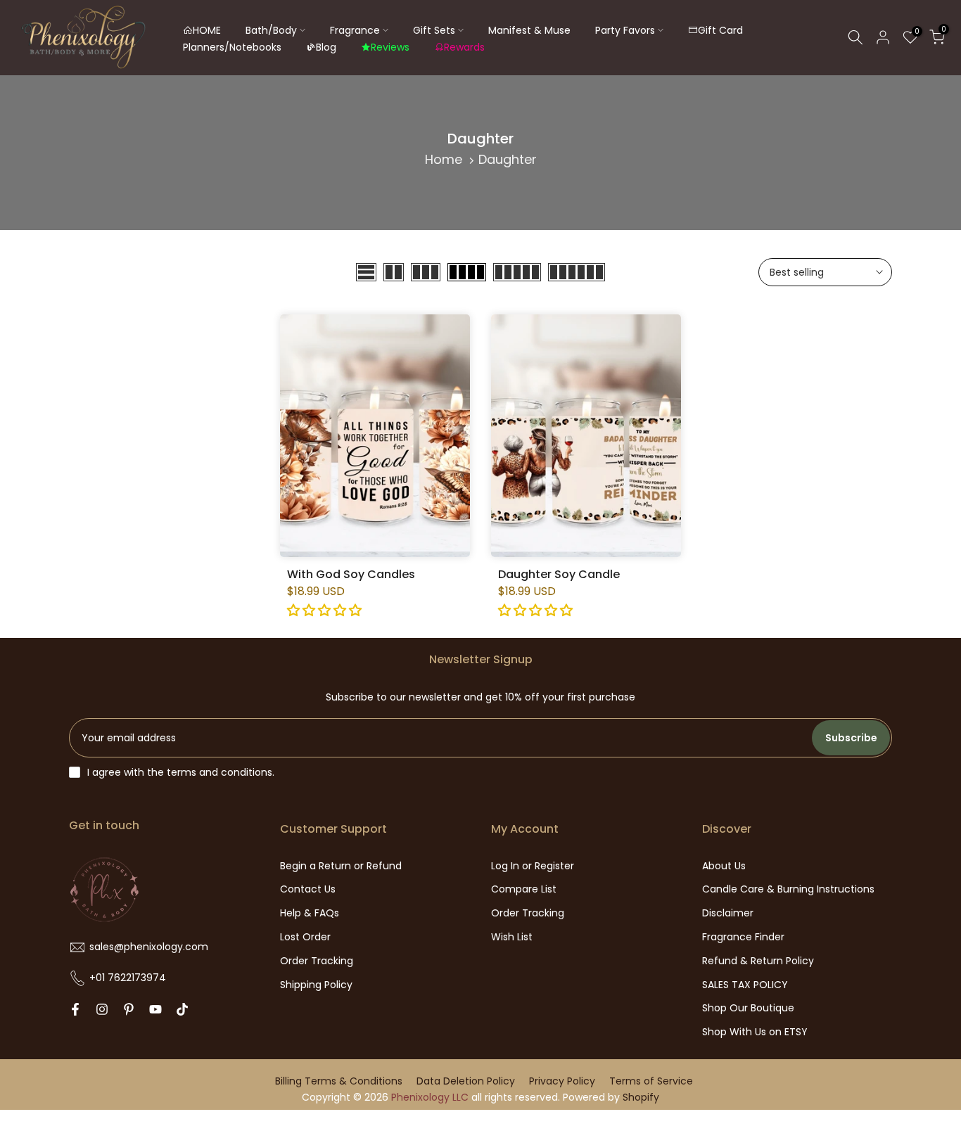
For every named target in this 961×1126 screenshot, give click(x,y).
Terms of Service (651, 1081)
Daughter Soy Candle (559, 574)
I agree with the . (180, 772)
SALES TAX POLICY (745, 985)
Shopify (641, 1097)
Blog (326, 47)
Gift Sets (434, 30)
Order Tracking (316, 961)
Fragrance (355, 30)
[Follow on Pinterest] (128, 1009)
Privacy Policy (562, 1081)
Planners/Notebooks (232, 47)
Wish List (512, 938)
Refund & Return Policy (758, 961)
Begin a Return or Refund (341, 866)
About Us (724, 866)
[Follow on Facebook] (75, 1009)
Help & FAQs (309, 914)
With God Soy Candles (351, 574)
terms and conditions (219, 772)
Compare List (523, 890)
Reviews (390, 47)
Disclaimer (727, 914)
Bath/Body (271, 30)
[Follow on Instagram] (102, 1009)
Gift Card (720, 30)
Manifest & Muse (529, 30)
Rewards (464, 47)
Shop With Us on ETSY (755, 1032)
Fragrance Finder (743, 938)
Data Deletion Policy (465, 1081)
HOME (207, 30)
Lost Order (305, 938)
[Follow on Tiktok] (182, 1009)
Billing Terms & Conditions (338, 1081)
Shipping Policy (316, 985)
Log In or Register (532, 866)
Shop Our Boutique (748, 1009)
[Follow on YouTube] (155, 1009)
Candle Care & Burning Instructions (788, 890)
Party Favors (625, 30)
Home (443, 159)
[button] (326, 610)
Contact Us (308, 890)
